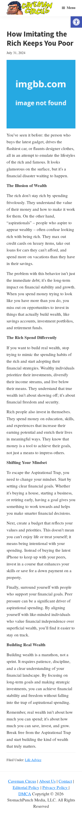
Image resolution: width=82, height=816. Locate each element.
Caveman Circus (22, 781)
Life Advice (33, 759)
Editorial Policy (26, 787)
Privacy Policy (55, 787)
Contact (65, 781)
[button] (76, 22)
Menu (71, 7)
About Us (47, 781)
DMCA (24, 793)
